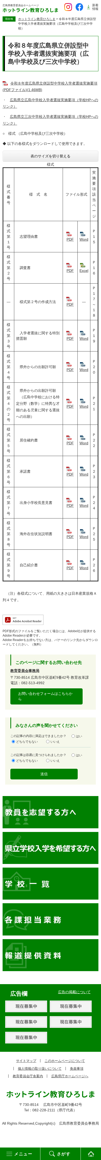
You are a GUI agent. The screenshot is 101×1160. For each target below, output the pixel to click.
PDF (70, 239)
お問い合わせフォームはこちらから (45, 696)
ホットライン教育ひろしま (36, 19)
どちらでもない (27, 742)
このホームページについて (65, 1061)
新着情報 (95, 7)
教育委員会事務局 (24, 671)
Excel (84, 270)
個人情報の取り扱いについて (40, 1069)
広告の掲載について (74, 992)
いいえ (55, 742)
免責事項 (76, 1069)
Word (84, 239)
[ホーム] (91, 1154)
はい (79, 736)
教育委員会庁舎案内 (28, 1076)
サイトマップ (26, 1061)
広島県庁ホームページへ (69, 1076)
